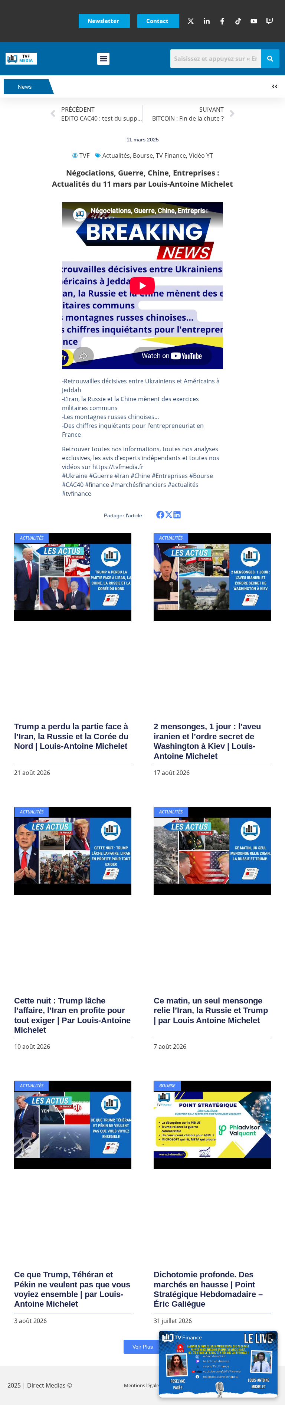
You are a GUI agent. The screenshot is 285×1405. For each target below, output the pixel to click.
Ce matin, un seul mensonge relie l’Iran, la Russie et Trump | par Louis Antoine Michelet (211, 1010)
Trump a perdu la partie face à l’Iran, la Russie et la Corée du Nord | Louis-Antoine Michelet (71, 736)
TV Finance (171, 155)
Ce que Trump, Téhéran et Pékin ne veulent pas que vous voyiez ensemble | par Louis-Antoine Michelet (72, 1289)
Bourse (143, 155)
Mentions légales (142, 1385)
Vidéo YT (201, 155)
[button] (103, 59)
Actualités (116, 155)
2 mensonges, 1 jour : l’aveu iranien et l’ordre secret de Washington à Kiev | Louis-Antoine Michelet (207, 741)
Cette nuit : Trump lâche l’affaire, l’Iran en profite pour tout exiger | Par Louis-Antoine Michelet (72, 1015)
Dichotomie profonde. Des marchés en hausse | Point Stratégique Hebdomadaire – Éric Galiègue (208, 1289)
